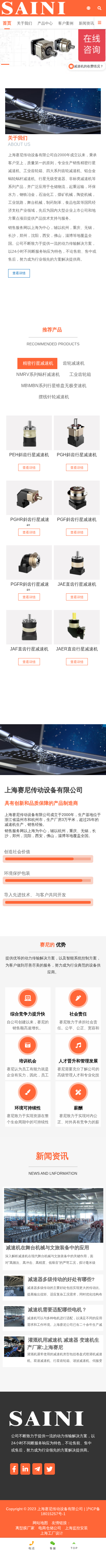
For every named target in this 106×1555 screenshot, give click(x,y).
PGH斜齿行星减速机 (77, 454)
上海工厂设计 (51, 1533)
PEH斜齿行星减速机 (29, 454)
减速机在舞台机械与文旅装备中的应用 (47, 1247)
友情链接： (61, 1523)
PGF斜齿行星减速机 (76, 519)
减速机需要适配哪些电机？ (57, 1309)
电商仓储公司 (49, 1528)
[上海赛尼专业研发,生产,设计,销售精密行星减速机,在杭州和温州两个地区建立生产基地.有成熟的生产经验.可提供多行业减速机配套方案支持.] (76, 498)
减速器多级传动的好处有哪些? (61, 1279)
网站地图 (40, 1523)
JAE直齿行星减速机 (77, 584)
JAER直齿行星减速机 (77, 649)
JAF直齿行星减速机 (29, 649)
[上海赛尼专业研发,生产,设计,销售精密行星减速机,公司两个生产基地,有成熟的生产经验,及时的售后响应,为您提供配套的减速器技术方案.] (76, 433)
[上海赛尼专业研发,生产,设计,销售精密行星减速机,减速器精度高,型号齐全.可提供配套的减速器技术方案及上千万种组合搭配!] (29, 433)
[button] (5, 64)
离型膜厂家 (25, 1528)
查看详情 (19, 273)
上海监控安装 (76, 1528)
